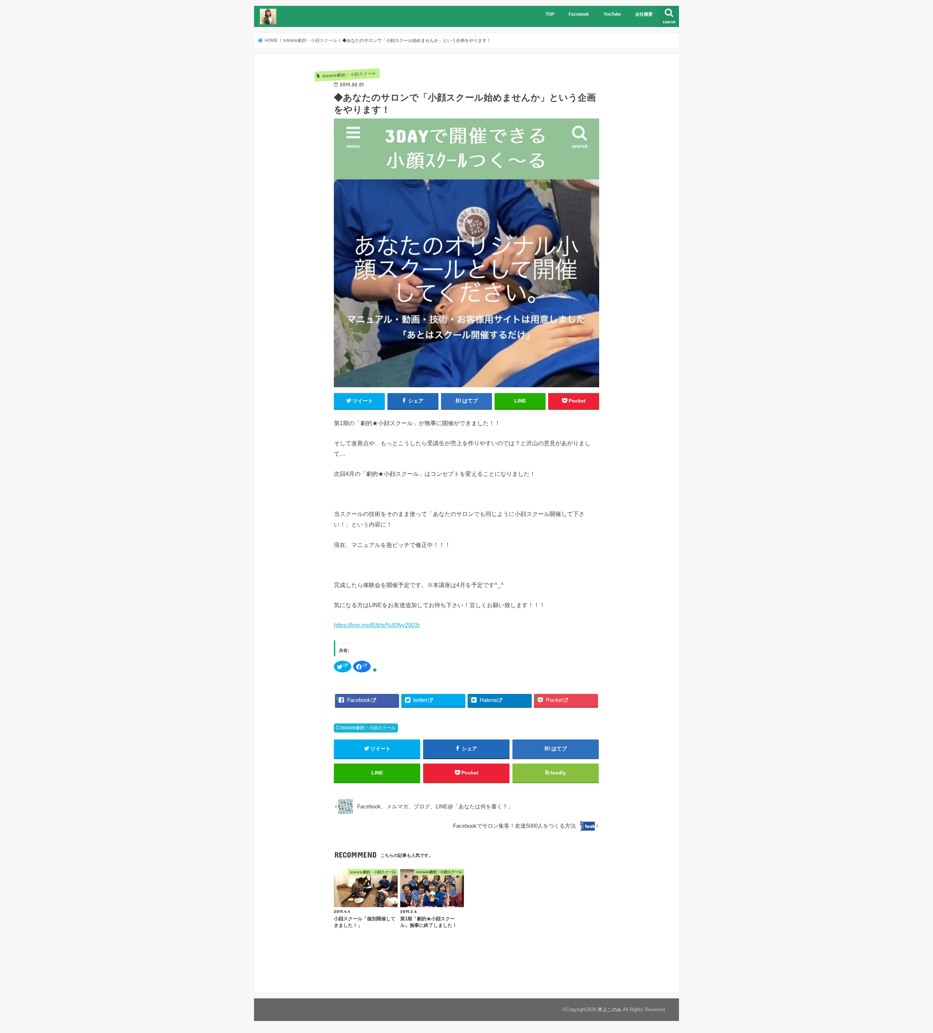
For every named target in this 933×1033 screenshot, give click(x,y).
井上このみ (609, 1009)
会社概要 (644, 14)
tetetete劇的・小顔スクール (368, 727)
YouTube (612, 14)
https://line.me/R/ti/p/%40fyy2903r (377, 625)
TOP (550, 14)
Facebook (579, 14)
